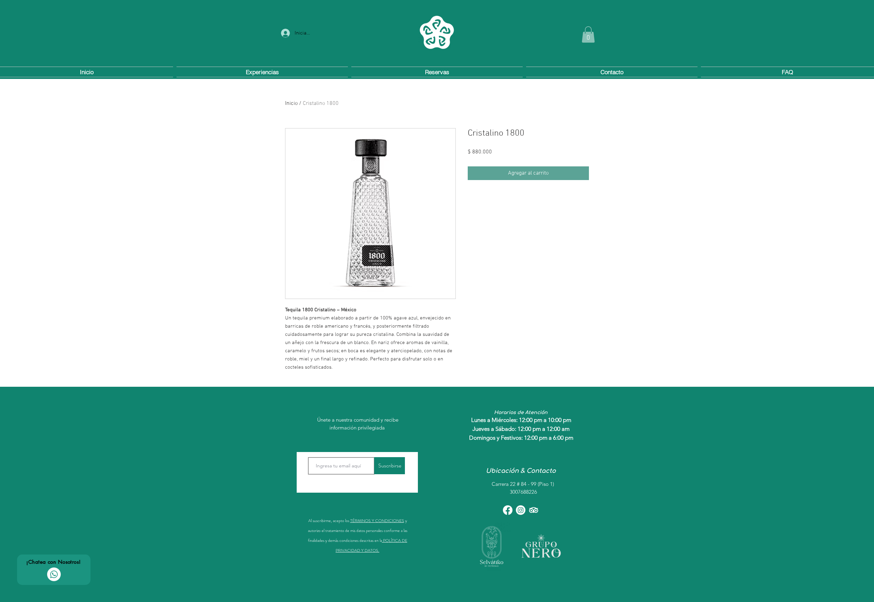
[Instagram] (520, 510)
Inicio (291, 103)
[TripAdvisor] (533, 510)
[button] (588, 34)
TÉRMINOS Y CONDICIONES (377, 521)
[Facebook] (507, 510)
